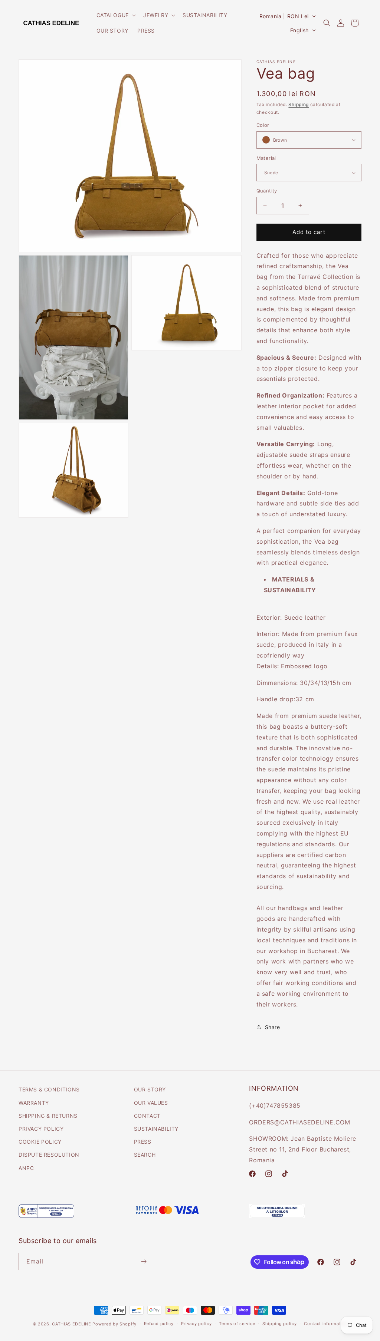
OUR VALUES (151, 1103)
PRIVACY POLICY (41, 1129)
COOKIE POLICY (40, 1142)
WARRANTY (34, 1103)
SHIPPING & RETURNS (48, 1116)
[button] (115, 15)
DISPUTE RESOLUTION (49, 1154)
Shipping (298, 104)
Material (266, 158)
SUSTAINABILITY (156, 1129)
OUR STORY (150, 1089)
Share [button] (272, 1027)
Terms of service (237, 1323)
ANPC (26, 1168)
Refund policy (159, 1323)
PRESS (142, 1142)
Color (262, 125)
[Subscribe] (143, 1261)
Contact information (325, 1323)
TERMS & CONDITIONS (49, 1089)
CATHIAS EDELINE (72, 1324)
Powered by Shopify (114, 1324)
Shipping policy (279, 1323)
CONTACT (147, 1116)
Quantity (266, 191)
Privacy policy (196, 1323)
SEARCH (145, 1154)
